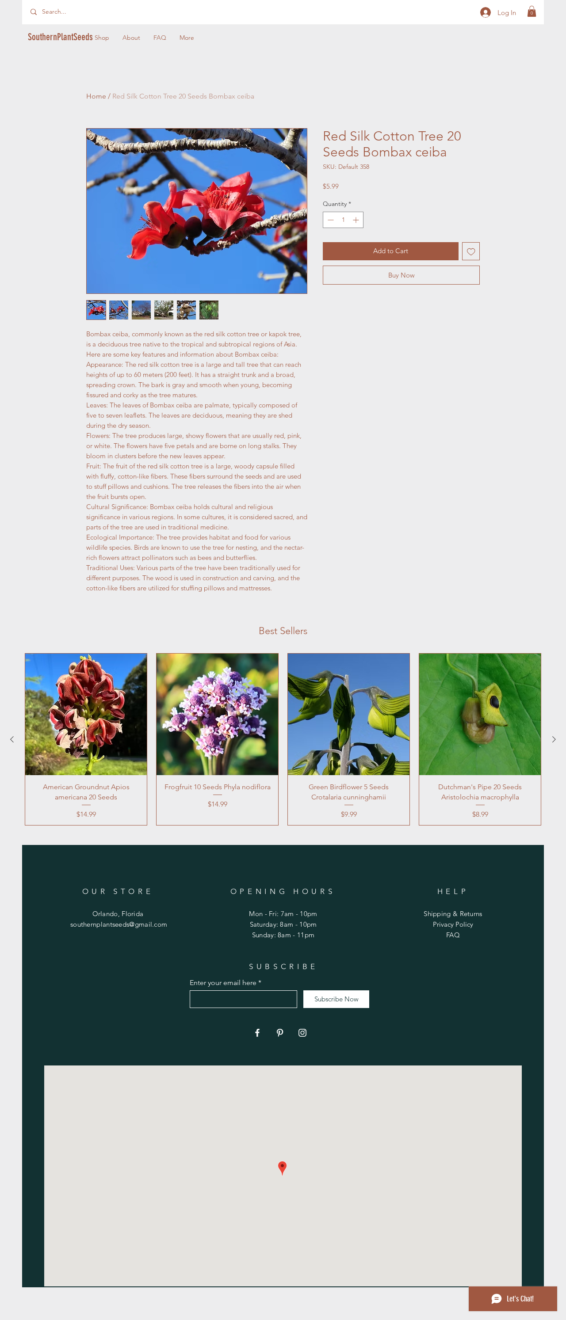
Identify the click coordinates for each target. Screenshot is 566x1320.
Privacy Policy (453, 924)
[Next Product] (554, 739)
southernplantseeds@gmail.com (118, 924)
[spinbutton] (343, 220)
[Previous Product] (12, 739)
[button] (531, 11)
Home (96, 96)
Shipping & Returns (453, 913)
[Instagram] (302, 1032)
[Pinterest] (280, 1032)
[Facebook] (257, 1032)
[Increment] (356, 220)
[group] (283, 739)
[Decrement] (329, 220)
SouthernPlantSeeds (60, 37)
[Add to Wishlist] (471, 251)
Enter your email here (223, 982)
